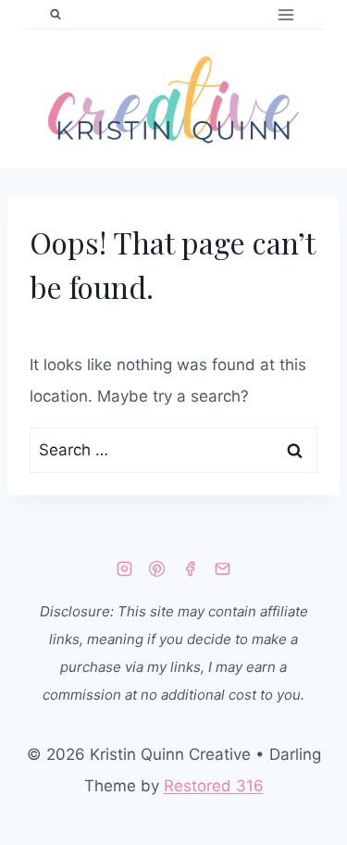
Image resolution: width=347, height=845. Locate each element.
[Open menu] (285, 14)
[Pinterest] (157, 568)
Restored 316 (214, 786)
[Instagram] (125, 568)
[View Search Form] (55, 15)
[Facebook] (189, 568)
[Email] (222, 568)
